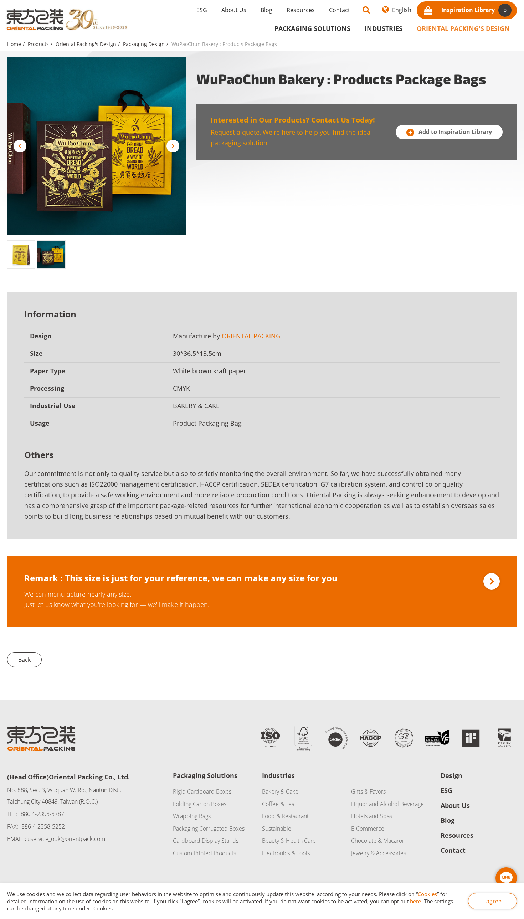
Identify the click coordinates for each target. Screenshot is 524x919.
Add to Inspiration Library (454, 132)
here (415, 901)
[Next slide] (172, 146)
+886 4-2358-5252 (41, 826)
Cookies (427, 894)
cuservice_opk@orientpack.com (65, 839)
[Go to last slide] (20, 146)
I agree (492, 901)
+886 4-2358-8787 (40, 814)
